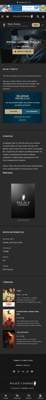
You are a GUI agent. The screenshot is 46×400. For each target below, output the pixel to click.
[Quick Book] (7, 16)
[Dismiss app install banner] (43, 25)
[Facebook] (14, 371)
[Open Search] (38, 16)
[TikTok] (27, 371)
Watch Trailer (24, 51)
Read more (8, 172)
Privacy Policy (23, 365)
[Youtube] (32, 371)
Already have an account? (22, 117)
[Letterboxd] (23, 371)
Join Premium (31, 111)
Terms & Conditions (23, 360)
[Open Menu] (2, 16)
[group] (23, 2)
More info (22, 120)
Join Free (13, 111)
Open (36, 25)
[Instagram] (18, 371)
